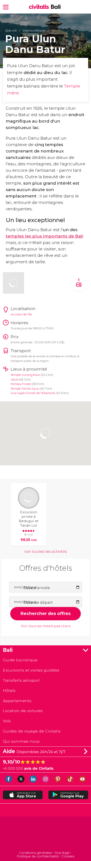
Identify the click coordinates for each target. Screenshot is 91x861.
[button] (5, 7)
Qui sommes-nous (21, 741)
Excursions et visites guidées (31, 670)
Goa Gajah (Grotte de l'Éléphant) (33, 393)
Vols (7, 720)
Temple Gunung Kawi (25, 375)
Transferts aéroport (21, 680)
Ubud (14, 379)
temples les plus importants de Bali (44, 236)
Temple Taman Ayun (25, 388)
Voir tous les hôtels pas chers (45, 626)
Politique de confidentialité (38, 856)
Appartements (17, 700)
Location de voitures (23, 710)
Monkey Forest (21, 384)
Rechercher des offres (45, 613)
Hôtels (9, 690)
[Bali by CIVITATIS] (40, 7)
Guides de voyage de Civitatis (32, 731)
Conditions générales (35, 853)
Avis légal (62, 853)
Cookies (68, 856)
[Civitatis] (45, 834)
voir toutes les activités (45, 551)
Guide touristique (20, 660)
